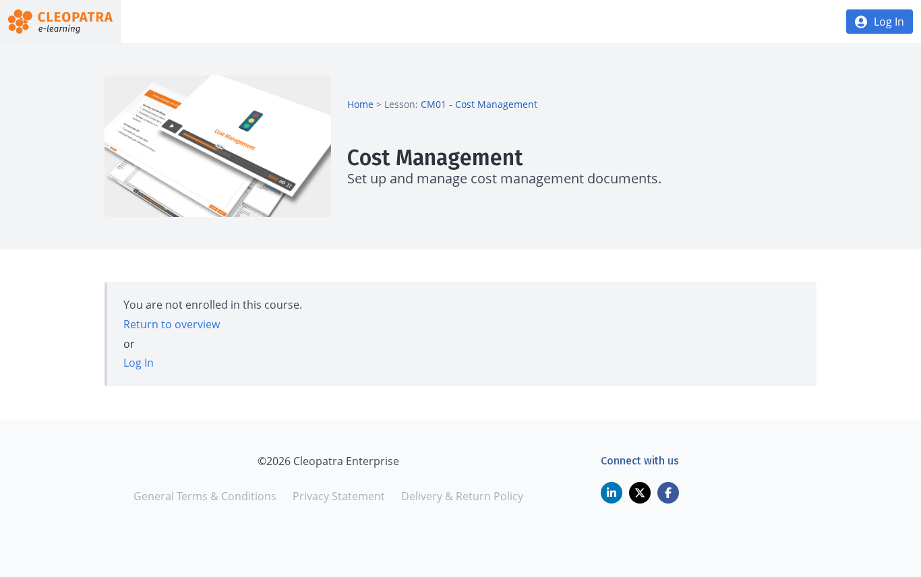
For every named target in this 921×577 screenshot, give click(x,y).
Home (360, 104)
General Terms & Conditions (204, 496)
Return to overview (171, 324)
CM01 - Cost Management (479, 104)
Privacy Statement (339, 496)
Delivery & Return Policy (462, 496)
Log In (889, 21)
